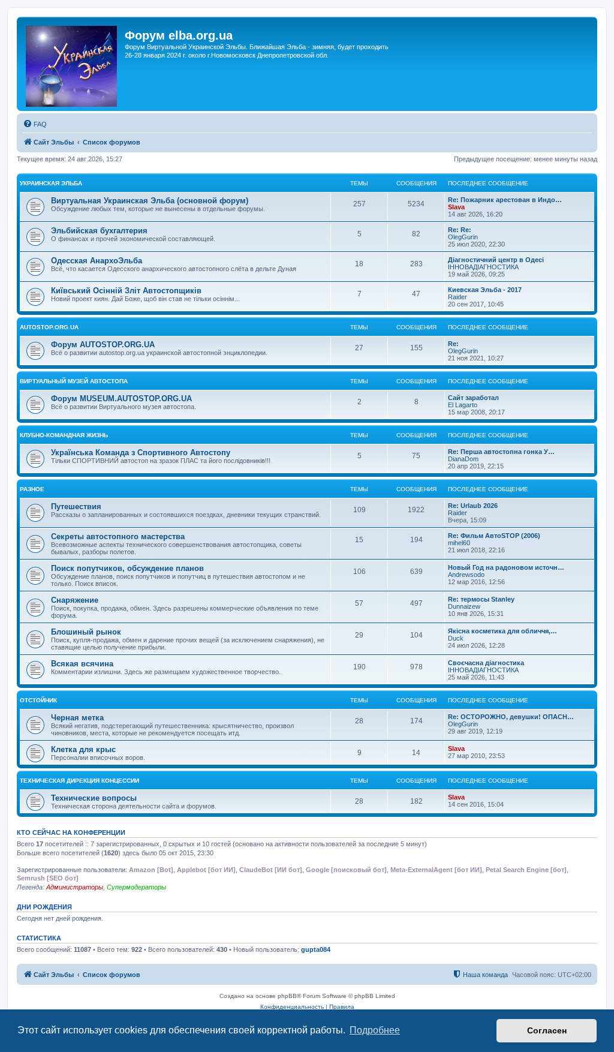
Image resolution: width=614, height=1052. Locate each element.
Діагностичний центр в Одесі (496, 259)
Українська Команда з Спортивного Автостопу (140, 452)
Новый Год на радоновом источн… (506, 567)
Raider (457, 296)
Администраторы (74, 887)
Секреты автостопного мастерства (118, 536)
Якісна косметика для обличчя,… (502, 631)
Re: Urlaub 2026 (473, 505)
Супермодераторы (136, 887)
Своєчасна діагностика (486, 662)
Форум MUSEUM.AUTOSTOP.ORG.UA (121, 398)
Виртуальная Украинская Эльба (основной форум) (149, 200)
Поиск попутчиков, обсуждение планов (127, 568)
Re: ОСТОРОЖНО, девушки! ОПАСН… (511, 716)
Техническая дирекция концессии (79, 780)
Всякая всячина (82, 663)
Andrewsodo (466, 574)
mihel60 (459, 542)
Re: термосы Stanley (481, 599)
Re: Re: (459, 229)
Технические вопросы (94, 797)
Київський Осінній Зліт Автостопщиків (126, 290)
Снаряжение (74, 600)
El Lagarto (462, 404)
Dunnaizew (464, 606)
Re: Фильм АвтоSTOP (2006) (494, 535)
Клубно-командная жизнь (64, 435)
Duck (455, 638)
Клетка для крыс (83, 749)
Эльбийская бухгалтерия (99, 230)
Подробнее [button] (375, 1030)
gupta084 (315, 949)
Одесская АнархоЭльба (96, 260)
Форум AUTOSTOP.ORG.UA (103, 344)
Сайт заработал (473, 397)
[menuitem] (35, 124)
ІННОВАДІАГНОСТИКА (483, 266)
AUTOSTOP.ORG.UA (49, 327)
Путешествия (76, 506)
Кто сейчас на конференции (71, 832)
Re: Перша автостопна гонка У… (501, 451)
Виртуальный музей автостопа (74, 381)
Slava (456, 207)
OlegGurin (463, 237)
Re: (453, 343)
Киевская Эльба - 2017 (485, 289)
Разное (32, 489)
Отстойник (38, 700)
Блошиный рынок (86, 631)
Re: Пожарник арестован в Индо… (505, 199)
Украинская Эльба (51, 183)
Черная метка (77, 717)
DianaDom (463, 458)
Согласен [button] (547, 1030)
